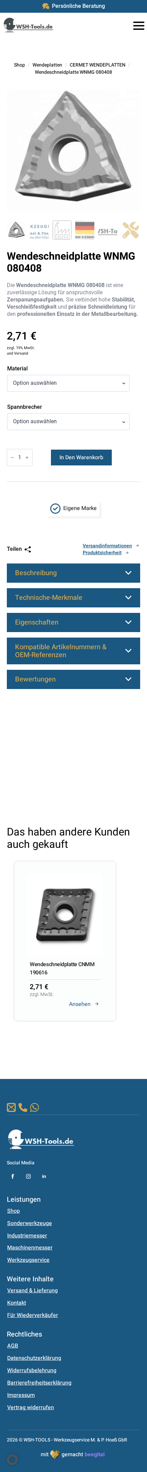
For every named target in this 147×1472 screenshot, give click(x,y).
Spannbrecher (24, 407)
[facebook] (12, 1176)
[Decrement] (12, 457)
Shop (19, 65)
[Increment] (27, 457)
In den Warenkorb (81, 457)
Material (17, 368)
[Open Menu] (138, 25)
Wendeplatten (47, 65)
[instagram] (28, 1176)
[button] (62, 1041)
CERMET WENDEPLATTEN (97, 65)
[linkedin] (44, 1176)
